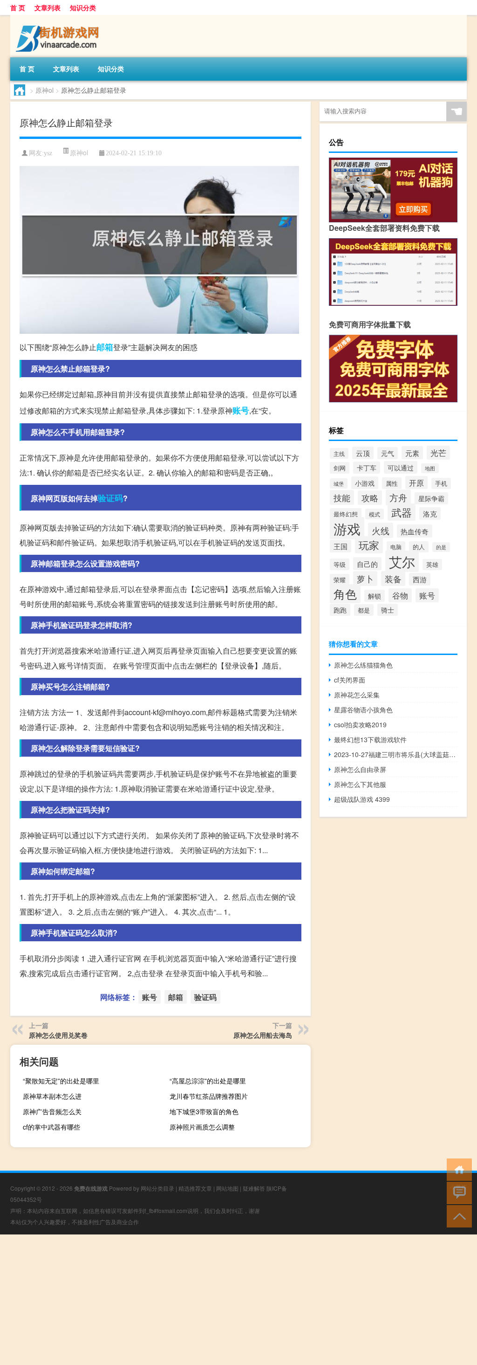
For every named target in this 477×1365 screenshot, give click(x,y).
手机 (441, 483)
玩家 (369, 545)
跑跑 (340, 609)
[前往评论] (457, 1192)
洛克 (430, 513)
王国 (341, 546)
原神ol (44, 90)
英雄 (432, 564)
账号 (240, 410)
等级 (340, 564)
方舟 (398, 497)
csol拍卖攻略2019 (360, 724)
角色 (345, 594)
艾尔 (402, 561)
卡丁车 (366, 467)
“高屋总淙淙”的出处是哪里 (208, 1080)
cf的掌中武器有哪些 (51, 1126)
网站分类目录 (157, 1188)
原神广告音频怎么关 (52, 1111)
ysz (48, 153)
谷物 (400, 595)
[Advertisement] (238, 1299)
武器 (401, 512)
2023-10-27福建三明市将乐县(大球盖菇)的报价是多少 (395, 754)
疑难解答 (254, 1188)
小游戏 (365, 483)
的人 (419, 547)
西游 (420, 579)
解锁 (374, 595)
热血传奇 (415, 531)
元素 (412, 453)
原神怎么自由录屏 (360, 769)
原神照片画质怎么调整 (202, 1126)
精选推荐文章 (195, 1188)
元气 (387, 453)
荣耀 (340, 579)
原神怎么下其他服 (360, 784)
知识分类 (83, 7)
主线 (339, 453)
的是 (441, 547)
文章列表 (47, 7)
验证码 (110, 498)
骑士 (387, 609)
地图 (430, 468)
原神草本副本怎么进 (52, 1096)
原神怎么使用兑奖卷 (58, 1035)
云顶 (363, 453)
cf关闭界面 (349, 679)
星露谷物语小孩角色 (363, 709)
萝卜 (365, 578)
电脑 (396, 547)
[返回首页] (457, 1168)
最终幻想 (346, 514)
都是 (364, 610)
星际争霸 (431, 498)
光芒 (438, 452)
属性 (392, 483)
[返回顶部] (457, 1215)
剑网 (340, 467)
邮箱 (104, 347)
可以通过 (401, 467)
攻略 (369, 497)
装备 (393, 578)
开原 (416, 482)
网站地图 (227, 1188)
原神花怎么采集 (357, 694)
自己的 (367, 563)
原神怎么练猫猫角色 (363, 664)
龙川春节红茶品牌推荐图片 (209, 1096)
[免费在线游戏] (59, 18)
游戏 (347, 528)
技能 (342, 497)
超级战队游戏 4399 (362, 799)
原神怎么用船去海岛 (262, 1035)
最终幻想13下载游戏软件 (370, 739)
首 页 (17, 7)
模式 (374, 514)
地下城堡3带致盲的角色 (204, 1111)
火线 (380, 530)
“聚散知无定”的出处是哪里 (61, 1080)
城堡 (339, 483)
